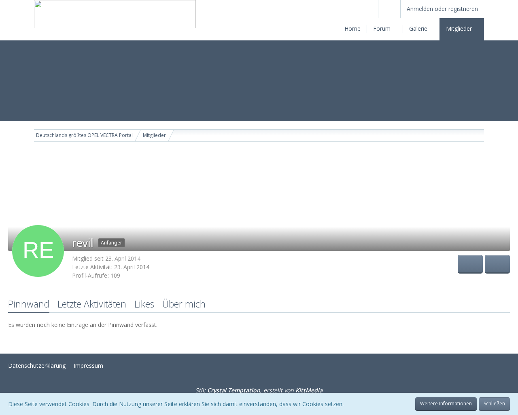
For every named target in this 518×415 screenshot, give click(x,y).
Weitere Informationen (446, 403)
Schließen (494, 403)
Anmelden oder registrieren (442, 9)
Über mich (184, 303)
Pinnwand (28, 303)
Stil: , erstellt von (259, 390)
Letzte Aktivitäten (91, 303)
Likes (144, 303)
